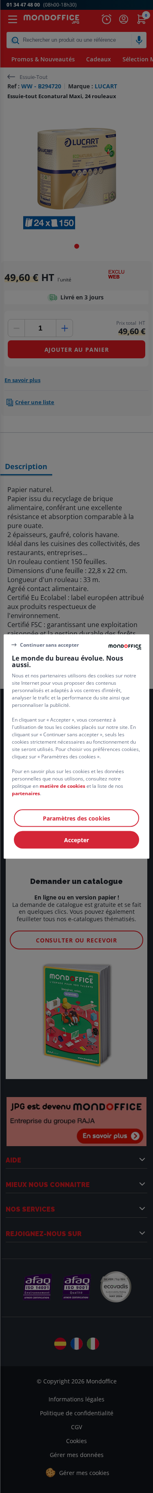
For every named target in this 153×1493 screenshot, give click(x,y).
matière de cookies (62, 785)
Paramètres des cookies (76, 818)
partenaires (26, 793)
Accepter (76, 840)
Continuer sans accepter (49, 644)
